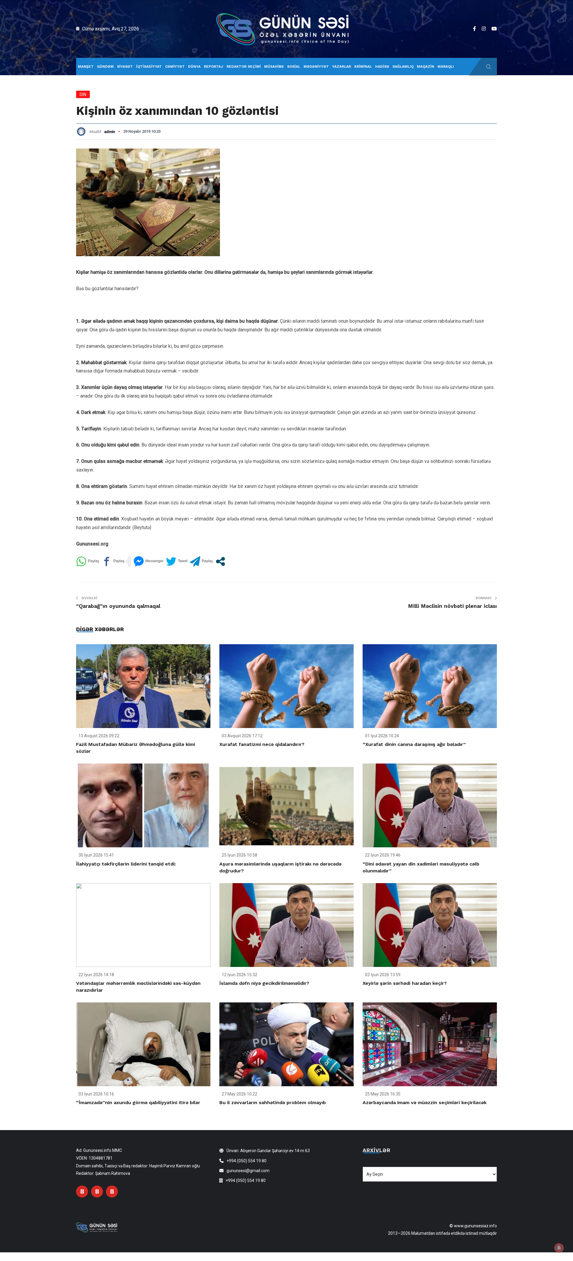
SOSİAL (293, 66)
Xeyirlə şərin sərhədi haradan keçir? (405, 983)
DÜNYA (194, 66)
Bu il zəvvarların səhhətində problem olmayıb (272, 1102)
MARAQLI (446, 66)
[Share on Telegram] (201, 561)
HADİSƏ (382, 66)
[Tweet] (176, 561)
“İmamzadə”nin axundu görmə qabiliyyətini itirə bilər (138, 1102)
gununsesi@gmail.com (248, 1170)
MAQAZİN (425, 66)
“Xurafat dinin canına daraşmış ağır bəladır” (414, 744)
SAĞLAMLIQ (403, 66)
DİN (83, 94)
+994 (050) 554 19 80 (247, 1160)
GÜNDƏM (105, 66)
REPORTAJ (213, 66)
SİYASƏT (125, 66)
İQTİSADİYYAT (149, 66)
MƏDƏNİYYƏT (316, 66)
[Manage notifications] (559, 1248)
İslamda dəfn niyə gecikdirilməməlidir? (264, 983)
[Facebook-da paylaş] (112, 561)
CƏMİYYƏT (175, 66)
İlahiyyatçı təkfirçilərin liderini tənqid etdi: (126, 864)
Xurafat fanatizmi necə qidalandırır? (261, 744)
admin (109, 131)
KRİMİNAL (363, 66)
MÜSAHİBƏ (274, 66)
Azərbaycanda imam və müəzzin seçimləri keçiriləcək (424, 1102)
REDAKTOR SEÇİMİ (244, 66)
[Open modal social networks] (220, 561)
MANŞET (86, 66)
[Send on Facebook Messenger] (148, 561)
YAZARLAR (341, 66)
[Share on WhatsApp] (87, 561)
